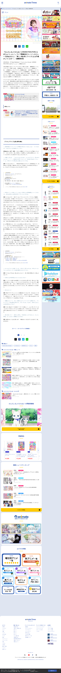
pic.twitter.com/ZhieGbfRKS (22, 260)
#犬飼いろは (8, 259)
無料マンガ (4, 649)
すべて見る (51, 248)
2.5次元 (3, 644)
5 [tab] (52, 113)
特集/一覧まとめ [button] (16, 625)
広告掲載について (28, 637)
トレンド (3, 647)
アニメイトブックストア (40, 626)
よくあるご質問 (27, 634)
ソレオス (37, 631)
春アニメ (15, 629)
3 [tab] (49, 113)
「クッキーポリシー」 (25, 671)
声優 (3, 631)
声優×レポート (16, 641)
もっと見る (51, 116)
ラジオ (3, 632)
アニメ (31, 345)
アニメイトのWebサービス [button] (41, 625)
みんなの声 (4, 634)
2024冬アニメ (24, 345)
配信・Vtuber (4, 646)
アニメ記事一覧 (16, 635)
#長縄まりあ (15, 258)
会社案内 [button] (49, 625)
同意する (52, 670)
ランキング (4, 628)
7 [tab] (55, 113)
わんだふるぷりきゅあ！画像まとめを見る (21, 429)
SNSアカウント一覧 (28, 635)
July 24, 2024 (25, 262)
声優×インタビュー (17, 640)
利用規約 (26, 626)
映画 (3, 637)
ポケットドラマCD (39, 629)
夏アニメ (15, 631)
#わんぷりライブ (12, 183)
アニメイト (49, 626)
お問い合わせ (27, 632)
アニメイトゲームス (39, 628)
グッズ (3, 635)
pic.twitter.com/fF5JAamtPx (17, 184)
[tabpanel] (51, 109)
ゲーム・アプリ (4, 640)
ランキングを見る (21, 509)
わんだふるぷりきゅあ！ (7, 345)
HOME (3, 626)
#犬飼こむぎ (8, 258)
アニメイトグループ (51, 631)
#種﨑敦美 (14, 259)
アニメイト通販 (50, 628)
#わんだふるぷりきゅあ (9, 173)
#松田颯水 (14, 260)
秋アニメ (15, 632)
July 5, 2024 (25, 186)
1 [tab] (46, 113)
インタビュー (16, 345)
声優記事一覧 (16, 637)
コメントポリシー (28, 631)
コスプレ (3, 643)
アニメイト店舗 (50, 629)
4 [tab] (51, 113)
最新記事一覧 (16, 626)
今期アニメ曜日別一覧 (17, 628)
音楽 (35, 345)
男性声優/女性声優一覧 (17, 638)
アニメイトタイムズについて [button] (30, 625)
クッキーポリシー (28, 629)
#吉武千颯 (8, 179)
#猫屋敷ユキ (8, 260)
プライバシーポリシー (28, 628)
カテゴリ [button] (3, 625)
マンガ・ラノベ (4, 638)
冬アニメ (15, 634)
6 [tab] (54, 113)
